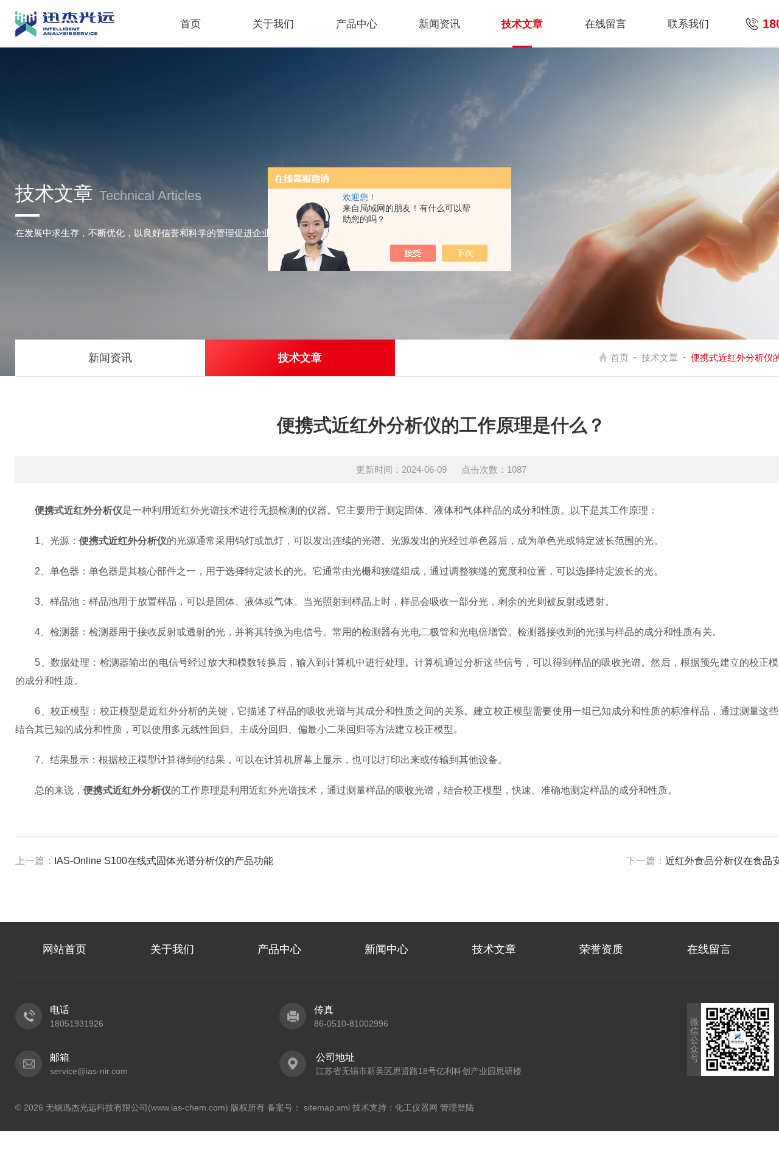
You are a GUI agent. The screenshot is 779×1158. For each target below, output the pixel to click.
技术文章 (522, 24)
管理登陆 (457, 1107)
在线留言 (605, 24)
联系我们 (688, 24)
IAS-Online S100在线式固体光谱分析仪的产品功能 (163, 861)
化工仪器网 (416, 1107)
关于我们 (273, 24)
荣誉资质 (601, 949)
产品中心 (356, 24)
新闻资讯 (439, 24)
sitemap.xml (327, 1107)
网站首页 (64, 949)
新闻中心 (386, 949)
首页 (190, 24)
